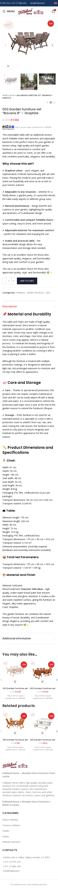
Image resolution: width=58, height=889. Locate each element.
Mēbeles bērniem (11, 841)
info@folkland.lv (37, 3)
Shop (12, 95)
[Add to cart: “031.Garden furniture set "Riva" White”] (43, 733)
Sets (48, 292)
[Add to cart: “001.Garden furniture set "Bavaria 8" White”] (15, 681)
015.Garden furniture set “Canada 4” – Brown (15, 741)
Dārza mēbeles (10, 819)
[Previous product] (47, 102)
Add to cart (27, 280)
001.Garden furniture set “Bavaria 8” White (15, 689)
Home (5, 95)
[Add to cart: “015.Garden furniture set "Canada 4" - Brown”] (15, 733)
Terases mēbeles (11, 825)
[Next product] (54, 102)
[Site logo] (31, 11)
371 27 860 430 (19, 3)
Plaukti (5, 830)
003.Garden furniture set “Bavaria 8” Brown (43, 689)
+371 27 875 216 (12, 861)
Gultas (5, 836)
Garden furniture (35, 292)
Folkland (20, 292)
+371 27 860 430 (12, 866)
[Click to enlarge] (8, 66)
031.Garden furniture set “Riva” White (42, 741)
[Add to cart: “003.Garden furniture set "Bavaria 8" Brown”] (43, 681)
